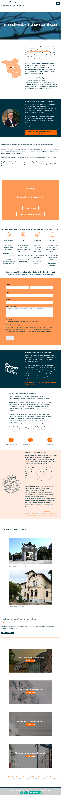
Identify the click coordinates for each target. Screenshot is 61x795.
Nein (26, 792)
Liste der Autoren (49, 515)
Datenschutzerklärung (35, 792)
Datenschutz (10, 319)
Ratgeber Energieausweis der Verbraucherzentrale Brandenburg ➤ (19, 622)
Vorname (8, 289)
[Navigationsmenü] (58, 3)
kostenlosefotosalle (46, 776)
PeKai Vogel (32, 776)
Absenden (9, 338)
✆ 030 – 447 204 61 (7, 633)
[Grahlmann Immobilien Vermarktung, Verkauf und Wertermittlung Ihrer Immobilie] (12, 3)
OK (21, 792)
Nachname (32, 289)
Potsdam (27, 461)
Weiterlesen (30, 660)
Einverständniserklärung (13, 325)
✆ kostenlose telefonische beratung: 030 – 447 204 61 (41, 132)
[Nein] (59, 791)
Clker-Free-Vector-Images (24, 776)
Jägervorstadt (47, 511)
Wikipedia (32, 513)
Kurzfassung (33, 515)
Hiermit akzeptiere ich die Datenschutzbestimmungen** (23, 321)
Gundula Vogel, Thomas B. (11, 776)
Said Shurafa (39, 776)
